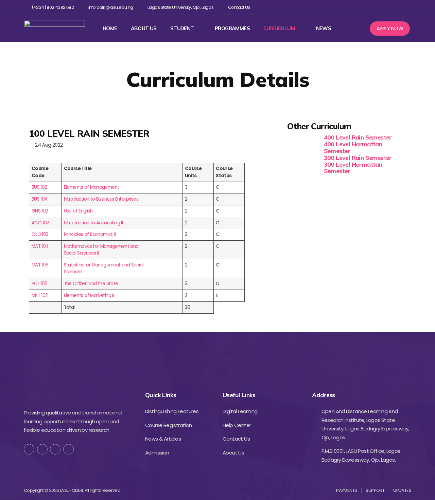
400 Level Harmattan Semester (353, 147)
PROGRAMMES (232, 28)
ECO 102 (40, 234)
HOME (110, 28)
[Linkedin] (396, 7)
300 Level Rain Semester (358, 158)
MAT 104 (40, 246)
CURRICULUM (279, 28)
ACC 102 (40, 223)
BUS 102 (39, 187)
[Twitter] (374, 7)
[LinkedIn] (68, 449)
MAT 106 (40, 265)
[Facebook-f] (29, 449)
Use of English (78, 211)
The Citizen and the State (91, 283)
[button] (390, 28)
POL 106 (40, 283)
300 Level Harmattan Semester (353, 168)
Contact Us (239, 7)
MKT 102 (40, 295)
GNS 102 (40, 211)
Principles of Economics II (90, 234)
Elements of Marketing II (89, 295)
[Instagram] (385, 7)
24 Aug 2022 (48, 144)
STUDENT (182, 28)
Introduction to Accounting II (93, 223)
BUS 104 (40, 199)
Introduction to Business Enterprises (101, 199)
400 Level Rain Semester (358, 137)
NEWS (323, 28)
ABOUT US (144, 28)
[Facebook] (363, 7)
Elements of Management (91, 187)
